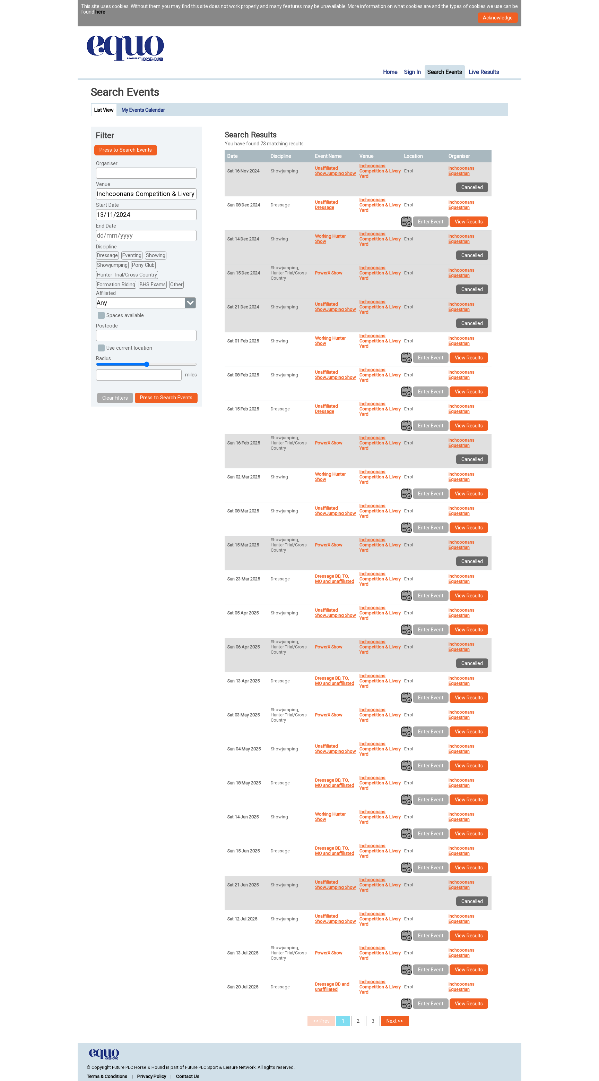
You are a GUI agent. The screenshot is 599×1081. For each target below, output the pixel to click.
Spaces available (125, 315)
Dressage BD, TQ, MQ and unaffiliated (334, 578)
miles (191, 375)
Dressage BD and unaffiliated (332, 986)
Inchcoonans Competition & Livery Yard (380, 171)
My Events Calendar (143, 110)
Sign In (412, 72)
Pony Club (143, 265)
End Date (106, 226)
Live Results (484, 72)
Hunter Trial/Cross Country (127, 275)
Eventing (131, 255)
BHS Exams (153, 285)
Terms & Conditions (107, 1076)
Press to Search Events (125, 150)
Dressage (107, 255)
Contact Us (187, 1076)
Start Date (107, 205)
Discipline (106, 247)
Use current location (129, 348)
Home (390, 72)
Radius (103, 358)
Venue (103, 184)
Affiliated (106, 293)
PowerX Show (328, 272)
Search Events (444, 72)
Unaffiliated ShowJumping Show (335, 170)
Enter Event (430, 221)
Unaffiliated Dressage (326, 204)
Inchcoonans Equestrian (462, 170)
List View (104, 110)
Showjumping (112, 265)
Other (176, 285)
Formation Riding (116, 285)
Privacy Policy (151, 1076)
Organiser (107, 164)
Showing (155, 255)
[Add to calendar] (406, 221)
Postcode (107, 326)
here (100, 12)
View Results (469, 221)
